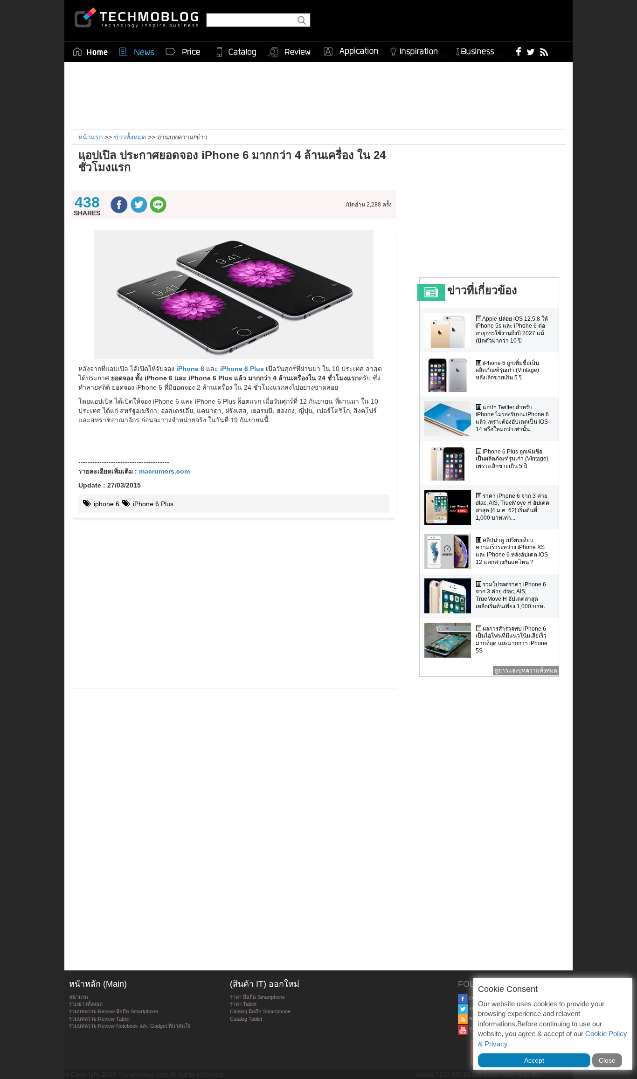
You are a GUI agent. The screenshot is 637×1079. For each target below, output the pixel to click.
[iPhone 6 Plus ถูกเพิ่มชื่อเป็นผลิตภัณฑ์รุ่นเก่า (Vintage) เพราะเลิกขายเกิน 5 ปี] (450, 463)
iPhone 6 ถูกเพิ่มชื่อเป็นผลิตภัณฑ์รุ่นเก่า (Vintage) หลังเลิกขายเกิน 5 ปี (507, 370)
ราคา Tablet (243, 1004)
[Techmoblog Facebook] (519, 51)
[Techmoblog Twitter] (530, 51)
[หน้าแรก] (90, 51)
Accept (534, 1060)
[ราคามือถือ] (183, 51)
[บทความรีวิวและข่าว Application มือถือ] (350, 51)
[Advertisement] (318, 95)
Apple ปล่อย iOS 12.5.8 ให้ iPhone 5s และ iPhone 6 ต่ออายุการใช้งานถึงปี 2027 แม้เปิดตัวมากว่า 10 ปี (512, 330)
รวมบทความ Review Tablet (99, 1019)
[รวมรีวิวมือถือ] (289, 52)
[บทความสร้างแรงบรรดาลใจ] (417, 49)
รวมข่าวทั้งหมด (86, 1004)
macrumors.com (164, 471)
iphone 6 (105, 504)
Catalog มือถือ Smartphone (260, 1011)
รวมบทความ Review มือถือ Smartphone (113, 1011)
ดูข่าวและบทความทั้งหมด (525, 670)
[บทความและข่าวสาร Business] (478, 49)
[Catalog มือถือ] (236, 51)
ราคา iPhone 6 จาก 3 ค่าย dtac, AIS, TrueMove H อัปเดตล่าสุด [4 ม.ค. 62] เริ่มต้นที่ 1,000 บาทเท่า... (512, 507)
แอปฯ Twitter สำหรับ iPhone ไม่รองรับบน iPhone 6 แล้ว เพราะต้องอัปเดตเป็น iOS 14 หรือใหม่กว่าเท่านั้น (512, 418)
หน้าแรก (78, 997)
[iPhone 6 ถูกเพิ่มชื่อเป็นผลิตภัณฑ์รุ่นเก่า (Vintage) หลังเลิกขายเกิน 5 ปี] (450, 374)
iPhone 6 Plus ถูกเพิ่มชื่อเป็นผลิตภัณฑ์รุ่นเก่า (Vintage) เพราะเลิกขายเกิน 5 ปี (512, 458)
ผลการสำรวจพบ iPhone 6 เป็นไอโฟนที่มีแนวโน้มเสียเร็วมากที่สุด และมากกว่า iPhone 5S (511, 639)
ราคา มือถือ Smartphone (257, 997)
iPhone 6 (190, 368)
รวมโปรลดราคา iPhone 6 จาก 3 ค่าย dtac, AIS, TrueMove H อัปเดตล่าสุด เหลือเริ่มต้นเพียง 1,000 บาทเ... (512, 595)
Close (607, 1060)
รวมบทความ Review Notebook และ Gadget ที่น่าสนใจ (129, 1026)
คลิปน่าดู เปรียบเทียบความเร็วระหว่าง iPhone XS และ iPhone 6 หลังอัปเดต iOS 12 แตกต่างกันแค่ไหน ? (512, 551)
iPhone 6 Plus (242, 368)
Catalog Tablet (246, 1019)
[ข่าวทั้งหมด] (136, 51)
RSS (473, 1018)
